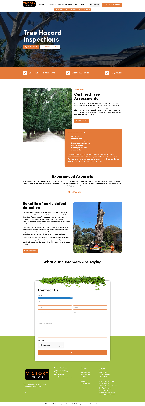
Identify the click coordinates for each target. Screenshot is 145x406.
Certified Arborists (105, 388)
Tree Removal (103, 370)
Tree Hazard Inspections (107, 392)
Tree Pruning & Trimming (107, 381)
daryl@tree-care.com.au (63, 377)
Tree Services (49, 4)
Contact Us (83, 4)
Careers (71, 4)
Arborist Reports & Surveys (108, 386)
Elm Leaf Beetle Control (107, 395)
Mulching (102, 379)
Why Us (41, 4)
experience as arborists (48, 181)
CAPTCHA (41, 340)
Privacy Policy (85, 383)
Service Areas (62, 4)
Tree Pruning (103, 372)
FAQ (76, 4)
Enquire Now (94, 4)
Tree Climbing (103, 390)
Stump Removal (104, 374)
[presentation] (51, 345)
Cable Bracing (103, 377)
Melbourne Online (94, 404)
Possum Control (104, 383)
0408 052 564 (59, 374)
